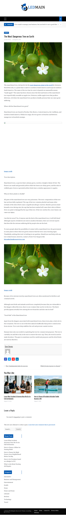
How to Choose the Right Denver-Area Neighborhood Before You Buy (12, 454)
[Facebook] (5, 359)
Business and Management (12, 479)
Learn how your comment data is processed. (41, 425)
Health (6, 485)
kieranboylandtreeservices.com (14, 239)
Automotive (7, 476)
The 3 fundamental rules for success (17, 366)
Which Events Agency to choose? (50, 366)
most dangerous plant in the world (41, 85)
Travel (6, 502)
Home (6, 488)
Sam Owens (8, 39)
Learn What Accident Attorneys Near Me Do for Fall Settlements (12, 442)
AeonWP (8, 512)
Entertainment (8, 482)
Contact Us (47, 510)
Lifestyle (6, 494)
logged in (17, 417)
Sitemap (36, 512)
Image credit (8, 171)
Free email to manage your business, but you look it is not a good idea (36, 24)
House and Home (9, 491)
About (40, 510)
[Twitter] (9, 359)
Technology (7, 499)
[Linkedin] (17, 359)
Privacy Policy (55, 510)
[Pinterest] (13, 359)
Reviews (6, 32)
